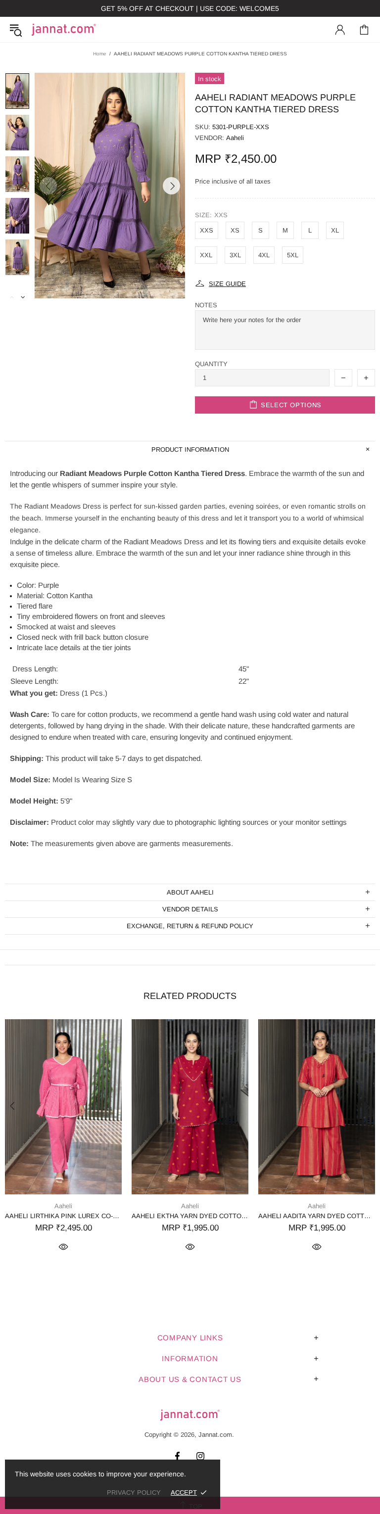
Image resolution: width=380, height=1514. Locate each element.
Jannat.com (64, 30)
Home (99, 53)
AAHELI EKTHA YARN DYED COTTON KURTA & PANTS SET (190, 1216)
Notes (206, 305)
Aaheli (235, 138)
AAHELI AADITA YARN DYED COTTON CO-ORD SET (316, 1216)
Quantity (211, 364)
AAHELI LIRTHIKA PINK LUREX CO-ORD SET (63, 1216)
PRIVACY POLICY (134, 1492)
